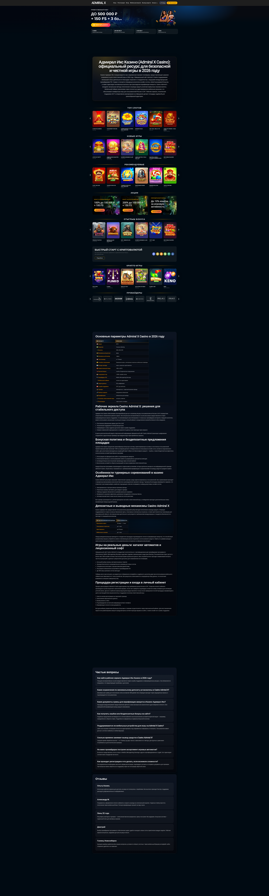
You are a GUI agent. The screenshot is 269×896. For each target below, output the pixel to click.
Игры (114, 3)
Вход (127, 3)
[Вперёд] (178, 118)
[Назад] (90, 118)
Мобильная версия (135, 3)
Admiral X (99, 2)
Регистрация (121, 3)
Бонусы (154, 3)
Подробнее (100, 258)
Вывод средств (146, 3)
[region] (134, 121)
